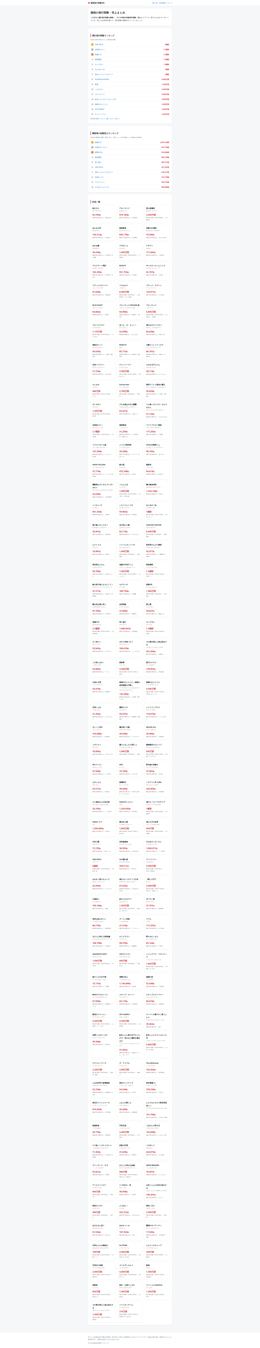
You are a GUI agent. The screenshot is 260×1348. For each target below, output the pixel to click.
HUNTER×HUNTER (102, 79)
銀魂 (96, 84)
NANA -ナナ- (99, 177)
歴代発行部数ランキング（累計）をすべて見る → (105, 119)
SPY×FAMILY (99, 109)
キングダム (99, 64)
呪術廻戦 (98, 59)
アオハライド (100, 182)
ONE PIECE (99, 44)
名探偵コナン (100, 49)
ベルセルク (99, 89)
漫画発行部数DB (96, 3)
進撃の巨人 (99, 152)
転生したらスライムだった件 (105, 99)
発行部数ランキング (165, 3)
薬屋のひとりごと (101, 104)
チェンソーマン (100, 114)
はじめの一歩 (100, 69)
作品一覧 (155, 3)
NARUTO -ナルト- (101, 147)
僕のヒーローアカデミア (104, 74)
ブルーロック (100, 94)
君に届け (98, 162)
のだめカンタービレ (102, 187)
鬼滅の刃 (98, 54)
